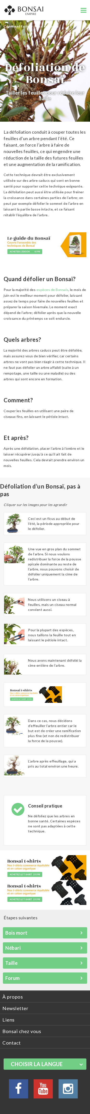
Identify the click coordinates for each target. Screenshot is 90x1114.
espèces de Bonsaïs (52, 290)
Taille (11, 963)
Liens (8, 1020)
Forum (12, 978)
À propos (12, 997)
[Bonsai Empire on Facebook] (18, 1092)
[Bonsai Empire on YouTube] (43, 1092)
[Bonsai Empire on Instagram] (68, 1092)
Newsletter (15, 1008)
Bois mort (16, 933)
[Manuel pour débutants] (45, 246)
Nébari (13, 948)
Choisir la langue (37, 1064)
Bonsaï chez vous (21, 1031)
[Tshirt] (35, 694)
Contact (11, 1043)
